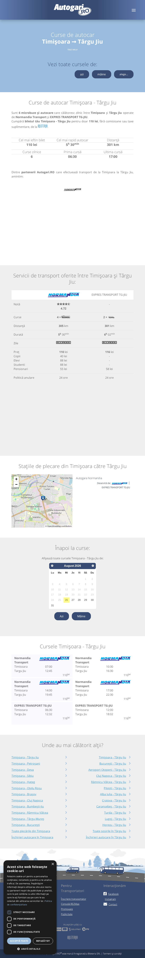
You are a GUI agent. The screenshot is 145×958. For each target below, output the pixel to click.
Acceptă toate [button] (19, 940)
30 (92, 599)
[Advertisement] (72, 224)
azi (82, 74)
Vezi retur (73, 49)
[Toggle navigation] (134, 10)
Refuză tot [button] (43, 940)
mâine (101, 74)
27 (73, 599)
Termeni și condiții (112, 953)
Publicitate (66, 914)
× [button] (52, 864)
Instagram (110, 899)
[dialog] (30, 907)
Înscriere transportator (73, 899)
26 (66, 599)
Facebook (113, 894)
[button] (30, 949)
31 (52, 605)
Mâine (81, 616)
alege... (124, 74)
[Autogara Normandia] (44, 498)
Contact (113, 904)
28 (79, 599)
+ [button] (16, 479)
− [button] (16, 484)
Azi (61, 616)
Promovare (67, 909)
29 (85, 599)
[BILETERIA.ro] (43, 126)
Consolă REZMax (70, 904)
